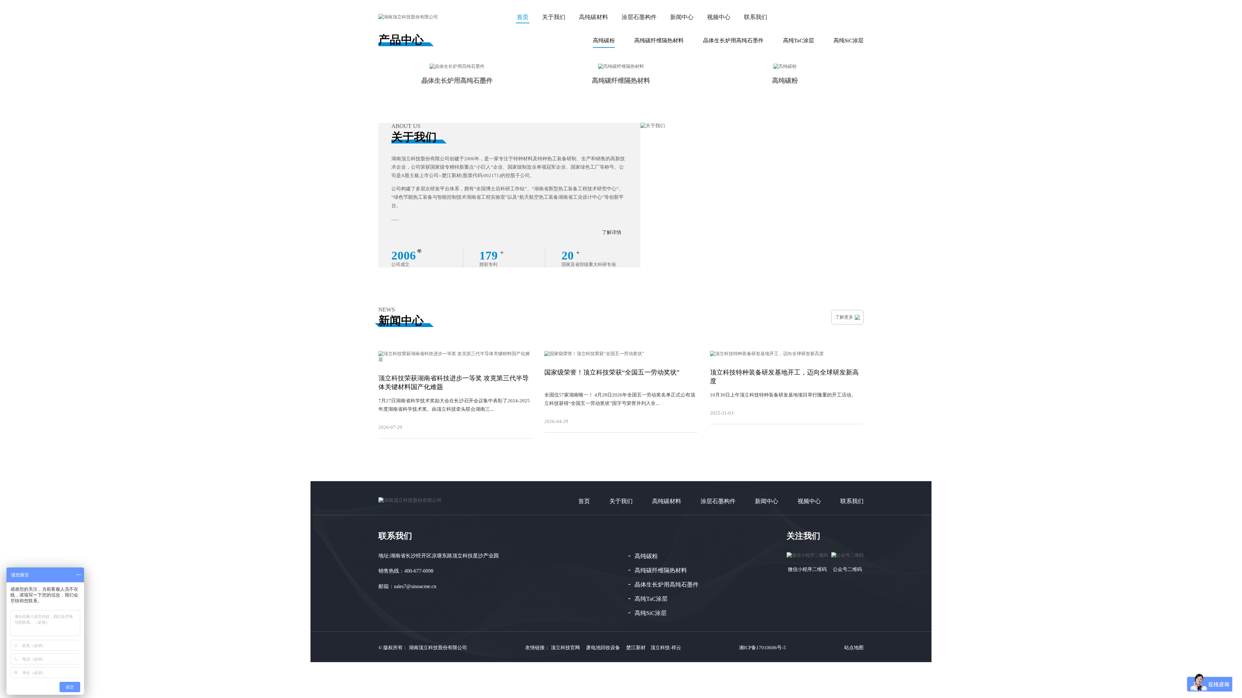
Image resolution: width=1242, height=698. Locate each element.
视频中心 (718, 17)
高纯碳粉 (604, 40)
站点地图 (854, 647)
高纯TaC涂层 (798, 40)
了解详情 (611, 232)
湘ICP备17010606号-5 (762, 647)
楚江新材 (636, 647)
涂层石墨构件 (639, 17)
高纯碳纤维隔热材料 (659, 40)
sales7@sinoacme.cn (415, 586)
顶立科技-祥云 (665, 647)
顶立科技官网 (565, 647)
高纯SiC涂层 (848, 40)
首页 (584, 501)
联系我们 (755, 17)
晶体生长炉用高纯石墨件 (733, 40)
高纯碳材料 (593, 17)
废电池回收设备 (603, 647)
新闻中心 (681, 17)
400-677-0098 (418, 571)
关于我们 (553, 17)
